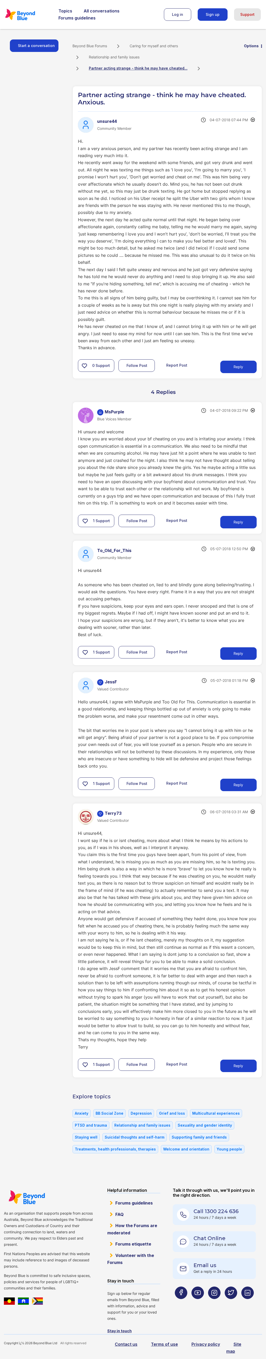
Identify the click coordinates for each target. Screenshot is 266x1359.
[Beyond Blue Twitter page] (231, 1303)
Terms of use (164, 1344)
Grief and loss (172, 1113)
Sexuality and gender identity (205, 1125)
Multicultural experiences (216, 1113)
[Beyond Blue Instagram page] (214, 1303)
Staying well (86, 1137)
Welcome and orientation (186, 1149)
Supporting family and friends (199, 1137)
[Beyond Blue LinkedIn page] (247, 1303)
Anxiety (81, 1113)
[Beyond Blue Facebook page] (181, 1303)
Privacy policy (205, 1344)
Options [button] (251, 46)
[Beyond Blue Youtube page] (197, 1303)
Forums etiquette (133, 1244)
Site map (233, 1348)
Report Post (176, 365)
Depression (141, 1113)
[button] (84, 366)
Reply (238, 367)
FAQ (119, 1214)
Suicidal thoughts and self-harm (134, 1137)
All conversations (101, 11)
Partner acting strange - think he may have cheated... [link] (138, 68)
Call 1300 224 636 (216, 1211)
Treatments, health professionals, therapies (115, 1149)
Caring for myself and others (154, 46)
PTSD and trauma (91, 1125)
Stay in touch (119, 1331)
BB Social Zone (109, 1113)
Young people (229, 1149)
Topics (65, 11)
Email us (205, 1265)
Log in (177, 14)
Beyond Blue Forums (27, 14)
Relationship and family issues (114, 57)
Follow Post (137, 365)
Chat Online (209, 1238)
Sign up (213, 14)
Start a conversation (36, 45)
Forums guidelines (77, 18)
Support (247, 14)
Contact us (126, 1344)
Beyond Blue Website (26, 1197)
